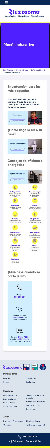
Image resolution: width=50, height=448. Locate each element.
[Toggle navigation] (7, 2)
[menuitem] (10, 16)
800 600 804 (30, 436)
